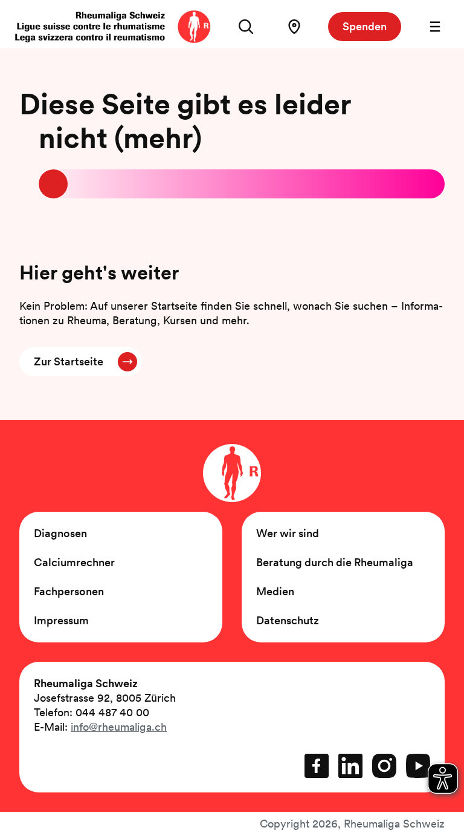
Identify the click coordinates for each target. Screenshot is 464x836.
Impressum (61, 620)
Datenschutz (287, 620)
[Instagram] (384, 766)
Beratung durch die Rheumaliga (334, 562)
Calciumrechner (74, 562)
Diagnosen (60, 533)
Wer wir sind (287, 533)
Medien (275, 591)
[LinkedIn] (350, 766)
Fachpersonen (69, 591)
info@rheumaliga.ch (119, 726)
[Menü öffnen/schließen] (435, 26)
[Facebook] (316, 766)
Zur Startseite (68, 361)
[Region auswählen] (294, 26)
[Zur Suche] (245, 26)
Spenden (365, 26)
